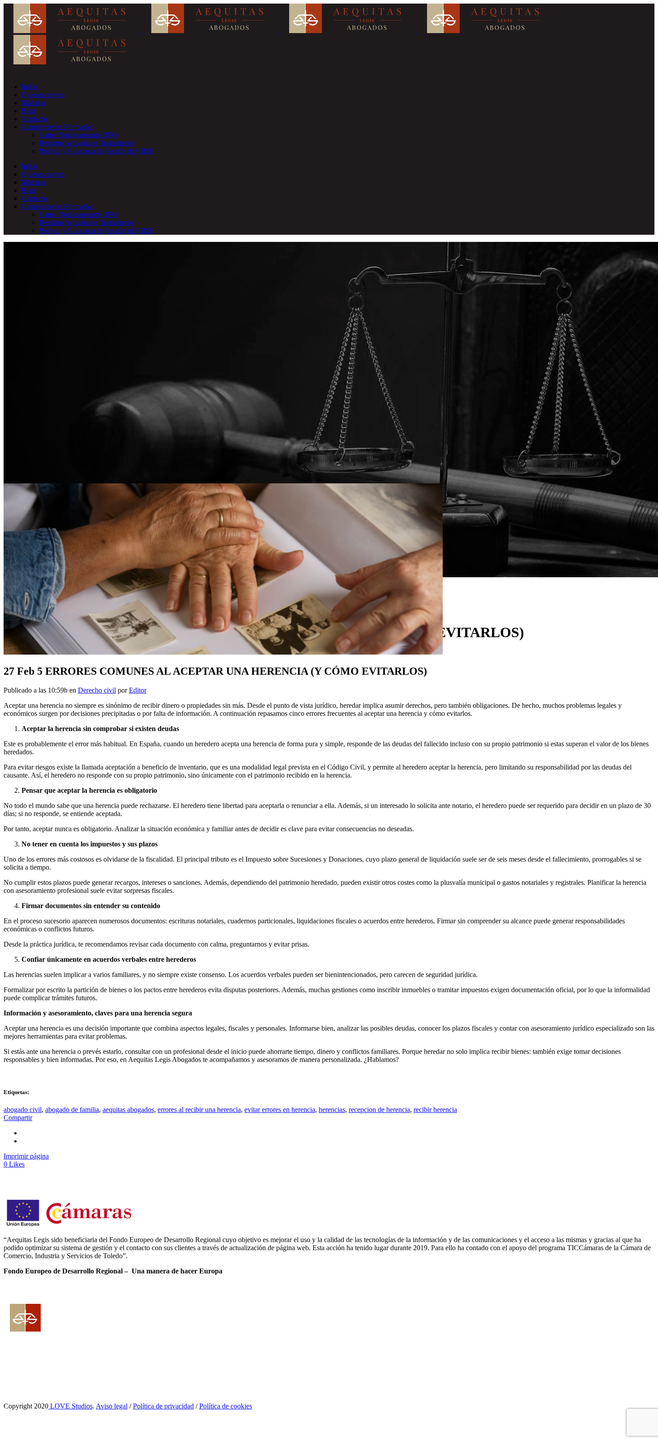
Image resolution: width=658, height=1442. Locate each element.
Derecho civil (97, 690)
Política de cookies (225, 1406)
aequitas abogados (128, 1109)
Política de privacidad (163, 1406)
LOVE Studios (70, 1406)
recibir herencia (435, 1109)
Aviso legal (112, 1406)
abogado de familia (72, 1109)
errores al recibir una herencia (199, 1109)
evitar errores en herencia (279, 1109)
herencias (332, 1109)
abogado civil (23, 1109)
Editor (137, 690)
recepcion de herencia (379, 1109)
